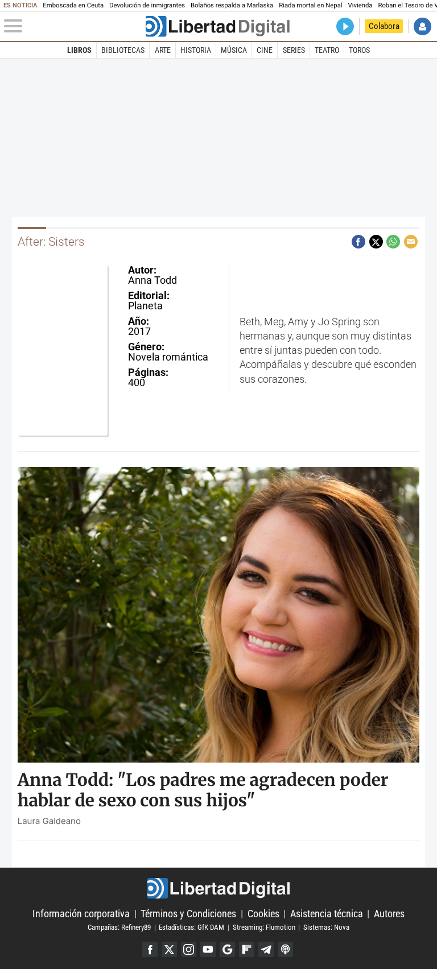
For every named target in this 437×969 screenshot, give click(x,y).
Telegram (266, 949)
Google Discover (227, 949)
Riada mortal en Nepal (310, 5)
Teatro (327, 50)
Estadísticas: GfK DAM (191, 927)
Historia (195, 50)
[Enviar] (393, 242)
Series (294, 50)
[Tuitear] (376, 242)
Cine (265, 50)
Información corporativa (81, 914)
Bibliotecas (123, 50)
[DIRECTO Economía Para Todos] (345, 26)
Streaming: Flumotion (264, 927)
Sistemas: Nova (326, 927)
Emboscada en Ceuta (73, 5)
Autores (389, 914)
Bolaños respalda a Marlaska (232, 5)
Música (234, 50)
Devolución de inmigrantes (147, 5)
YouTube (208, 949)
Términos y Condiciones (188, 914)
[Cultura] (217, 26)
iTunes (285, 949)
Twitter (169, 949)
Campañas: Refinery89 (119, 927)
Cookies (263, 914)
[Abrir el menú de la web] (73, 26)
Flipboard (246, 949)
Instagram (188, 949)
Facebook (150, 949)
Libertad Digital (218, 888)
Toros (359, 50)
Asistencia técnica (326, 914)
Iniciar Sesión (422, 26)
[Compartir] (358, 242)
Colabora (384, 26)
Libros (79, 50)
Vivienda (360, 5)
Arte (163, 50)
